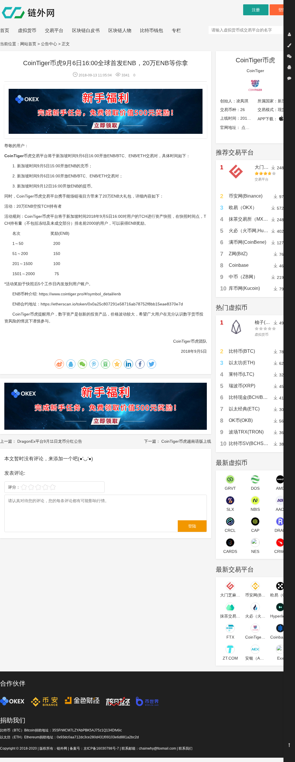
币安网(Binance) (245, 196)
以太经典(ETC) (244, 408)
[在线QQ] (289, 67)
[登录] (289, 34)
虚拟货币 (27, 30)
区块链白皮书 (86, 30)
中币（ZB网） (243, 276)
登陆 (282, 9)
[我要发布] (289, 45)
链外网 (62, 748)
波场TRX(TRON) (246, 431)
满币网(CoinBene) (247, 242)
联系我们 (185, 748)
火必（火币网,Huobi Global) (257, 230)
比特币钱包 (151, 30)
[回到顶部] (289, 745)
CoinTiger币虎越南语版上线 (186, 441)
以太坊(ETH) (242, 362)
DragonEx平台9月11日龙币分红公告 (49, 441)
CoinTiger (255, 70)
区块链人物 (119, 30)
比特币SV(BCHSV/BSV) (254, 443)
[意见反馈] (289, 78)
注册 (256, 9)
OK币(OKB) (241, 420)
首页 (4, 30)
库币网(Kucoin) (244, 288)
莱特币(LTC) (241, 374)
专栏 (176, 30)
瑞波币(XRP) (242, 385)
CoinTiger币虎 (255, 60)
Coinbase (239, 265)
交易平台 (54, 30)
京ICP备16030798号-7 (101, 748)
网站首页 (28, 44)
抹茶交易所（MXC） (250, 219)
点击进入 (249, 127)
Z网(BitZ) (238, 253)
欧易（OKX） (243, 207)
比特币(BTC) (242, 351)
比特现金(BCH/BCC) (250, 397)
